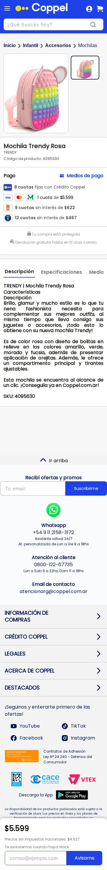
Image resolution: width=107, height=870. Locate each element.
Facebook (31, 737)
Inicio (10, 45)
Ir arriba (58, 460)
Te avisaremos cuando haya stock (37, 846)
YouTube (30, 726)
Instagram (83, 737)
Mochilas (87, 45)
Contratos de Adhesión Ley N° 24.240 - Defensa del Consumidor (67, 757)
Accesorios (58, 45)
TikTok (78, 726)
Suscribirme (86, 488)
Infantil (30, 45)
